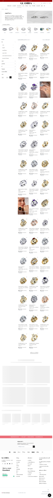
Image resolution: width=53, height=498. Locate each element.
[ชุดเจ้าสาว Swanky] (23, 87)
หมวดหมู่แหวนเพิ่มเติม (6, 24)
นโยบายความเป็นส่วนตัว (45, 493)
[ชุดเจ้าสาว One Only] (23, 144)
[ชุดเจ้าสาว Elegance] (34, 261)
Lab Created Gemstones (6, 55)
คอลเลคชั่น (18, 476)
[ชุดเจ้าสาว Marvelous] (34, 222)
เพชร (3, 45)
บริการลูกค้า (30, 468)
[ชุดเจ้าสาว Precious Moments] (34, 203)
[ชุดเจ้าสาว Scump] (45, 124)
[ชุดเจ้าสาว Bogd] (23, 299)
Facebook (3, 464)
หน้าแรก (3, 9)
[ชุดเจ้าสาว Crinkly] (23, 48)
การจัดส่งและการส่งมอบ (43, 464)
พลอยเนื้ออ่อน (4, 50)
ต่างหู (17, 467)
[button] (26, 44)
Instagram (5, 464)
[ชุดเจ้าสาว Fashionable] (23, 261)
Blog (40, 472)
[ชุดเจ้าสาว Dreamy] (45, 67)
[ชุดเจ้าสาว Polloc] (23, 124)
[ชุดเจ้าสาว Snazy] (45, 222)
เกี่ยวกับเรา (30, 458)
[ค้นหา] (10, 77)
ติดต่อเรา (29, 465)
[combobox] (38, 3)
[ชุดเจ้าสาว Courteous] (45, 261)
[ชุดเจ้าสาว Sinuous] (34, 87)
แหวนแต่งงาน (18, 460)
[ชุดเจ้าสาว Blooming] (23, 241)
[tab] (6, 24)
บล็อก (12, 464)
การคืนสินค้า (30, 472)
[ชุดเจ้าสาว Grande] (45, 241)
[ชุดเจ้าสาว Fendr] (34, 106)
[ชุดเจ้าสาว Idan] (45, 319)
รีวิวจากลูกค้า (30, 463)
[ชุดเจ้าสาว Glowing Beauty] (23, 67)
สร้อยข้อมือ (18, 469)
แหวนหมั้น (18, 462)
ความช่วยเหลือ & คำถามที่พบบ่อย (44, 458)
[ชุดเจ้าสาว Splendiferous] (34, 299)
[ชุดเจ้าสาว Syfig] (23, 163)
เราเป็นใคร (29, 460)
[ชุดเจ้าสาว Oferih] (23, 222)
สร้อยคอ (17, 465)
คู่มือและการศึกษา (43, 470)
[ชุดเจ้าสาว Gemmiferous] (34, 144)
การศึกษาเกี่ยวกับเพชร (42, 474)
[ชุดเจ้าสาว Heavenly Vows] (34, 241)
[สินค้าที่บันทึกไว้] (47, 3)
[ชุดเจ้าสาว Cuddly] (23, 319)
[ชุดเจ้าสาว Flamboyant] (45, 299)
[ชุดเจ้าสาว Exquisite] (45, 280)
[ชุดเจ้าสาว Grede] (45, 48)
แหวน (17, 463)
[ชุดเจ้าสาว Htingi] (23, 106)
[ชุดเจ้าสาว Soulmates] (34, 124)
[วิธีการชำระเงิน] (26, 452)
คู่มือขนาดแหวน (41, 479)
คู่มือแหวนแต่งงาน (42, 478)
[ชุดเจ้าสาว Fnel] (23, 337)
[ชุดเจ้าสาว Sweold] (45, 203)
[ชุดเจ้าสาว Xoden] (45, 183)
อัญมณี (3, 47)
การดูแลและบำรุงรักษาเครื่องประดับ (43, 467)
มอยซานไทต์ (4, 53)
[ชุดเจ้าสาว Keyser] (34, 67)
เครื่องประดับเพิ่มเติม (19, 474)
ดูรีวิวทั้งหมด (4, 461)
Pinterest (7, 464)
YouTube (10, 464)
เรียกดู (17, 458)
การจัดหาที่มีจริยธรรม (31, 462)
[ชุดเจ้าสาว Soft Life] (23, 280)
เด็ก (16, 472)
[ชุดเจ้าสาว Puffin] (34, 163)
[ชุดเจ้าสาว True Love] (45, 144)
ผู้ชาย (17, 471)
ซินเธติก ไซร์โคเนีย (5, 58)
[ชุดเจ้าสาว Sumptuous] (45, 163)
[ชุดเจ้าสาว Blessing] (45, 106)
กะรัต (2, 61)
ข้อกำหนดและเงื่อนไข (45, 491)
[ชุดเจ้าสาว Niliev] (34, 280)
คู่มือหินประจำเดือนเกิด (42, 483)
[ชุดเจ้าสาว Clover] (34, 319)
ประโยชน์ (29, 474)
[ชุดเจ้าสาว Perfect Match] (23, 183)
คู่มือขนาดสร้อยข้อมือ (42, 481)
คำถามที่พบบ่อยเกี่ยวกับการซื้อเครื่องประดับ (44, 462)
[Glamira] (26, 3)
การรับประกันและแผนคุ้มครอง (32, 476)
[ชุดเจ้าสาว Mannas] (34, 337)
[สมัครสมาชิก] (34, 447)
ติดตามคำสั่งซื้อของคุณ (31, 471)
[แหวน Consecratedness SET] (34, 48)
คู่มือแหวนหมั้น (41, 476)
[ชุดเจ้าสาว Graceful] (34, 183)
